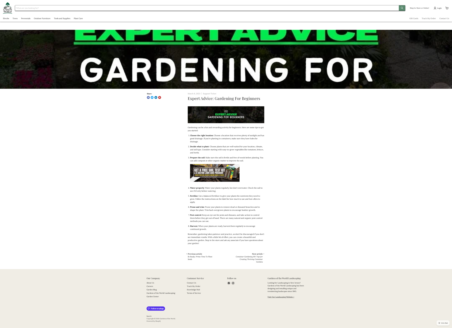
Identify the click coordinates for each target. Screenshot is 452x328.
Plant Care (78, 18)
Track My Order (429, 18)
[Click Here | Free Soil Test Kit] (215, 183)
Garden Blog (152, 290)
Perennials (25, 18)
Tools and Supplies (62, 18)
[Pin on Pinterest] (159, 97)
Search (149, 316)
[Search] (402, 8)
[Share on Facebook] (148, 97)
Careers (150, 286)
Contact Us (444, 18)
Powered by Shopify (154, 321)
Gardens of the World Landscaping (161, 293)
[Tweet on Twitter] (152, 97)
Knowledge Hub (193, 290)
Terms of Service (194, 293)
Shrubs (6, 18)
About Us (150, 283)
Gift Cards (413, 18)
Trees (15, 18)
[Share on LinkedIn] (155, 97)
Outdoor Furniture (42, 18)
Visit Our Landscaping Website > (281, 297)
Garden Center (153, 296)
